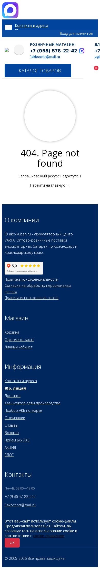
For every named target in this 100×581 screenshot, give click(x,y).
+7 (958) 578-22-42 (53, 50)
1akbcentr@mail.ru (45, 56)
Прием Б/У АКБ (17, 440)
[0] (89, 71)
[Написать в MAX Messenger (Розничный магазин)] (81, 50)
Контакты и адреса (31, 25)
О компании (15, 417)
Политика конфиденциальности (31, 279)
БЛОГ (9, 454)
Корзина (12, 332)
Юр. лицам (15, 388)
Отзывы (11, 425)
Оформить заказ (19, 339)
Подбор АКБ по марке (23, 410)
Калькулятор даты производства (32, 403)
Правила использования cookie (31, 297)
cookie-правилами (48, 535)
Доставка (13, 395)
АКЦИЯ (10, 447)
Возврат (12, 432)
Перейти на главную (47, 185)
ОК (12, 542)
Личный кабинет (19, 347)
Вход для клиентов (76, 33)
